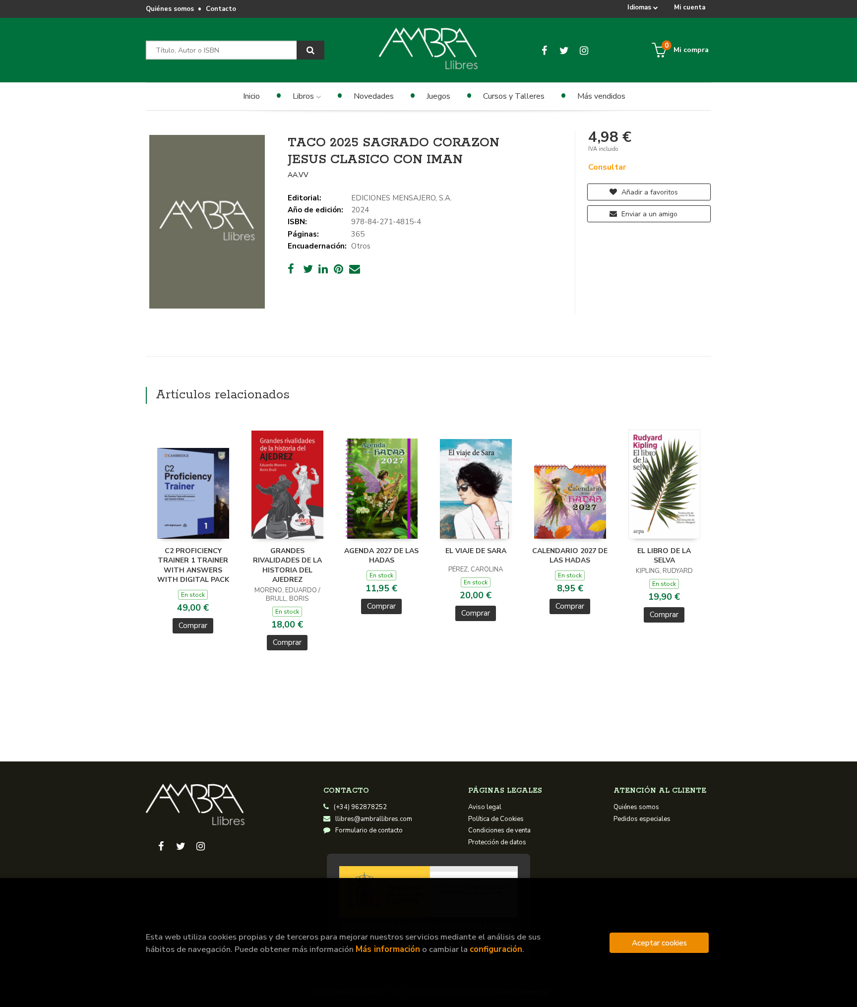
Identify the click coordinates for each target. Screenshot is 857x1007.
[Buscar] (310, 50)
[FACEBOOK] (544, 50)
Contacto (221, 8)
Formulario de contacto (369, 830)
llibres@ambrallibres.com (373, 819)
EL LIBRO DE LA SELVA (664, 556)
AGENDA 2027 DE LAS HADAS (381, 556)
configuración (496, 949)
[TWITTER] (564, 50)
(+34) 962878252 (360, 807)
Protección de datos (497, 842)
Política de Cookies (496, 819)
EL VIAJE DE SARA (475, 551)
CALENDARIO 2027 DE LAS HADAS (570, 556)
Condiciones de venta (499, 830)
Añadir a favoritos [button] (648, 192)
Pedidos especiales (642, 819)
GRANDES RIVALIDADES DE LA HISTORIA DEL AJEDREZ (287, 565)
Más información (388, 949)
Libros (304, 96)
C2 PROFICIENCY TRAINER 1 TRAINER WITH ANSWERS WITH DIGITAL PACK (193, 565)
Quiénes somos (170, 8)
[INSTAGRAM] (584, 50)
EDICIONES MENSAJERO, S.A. (401, 198)
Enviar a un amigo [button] (648, 214)
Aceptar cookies (659, 943)
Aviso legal (484, 807)
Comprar (193, 625)
